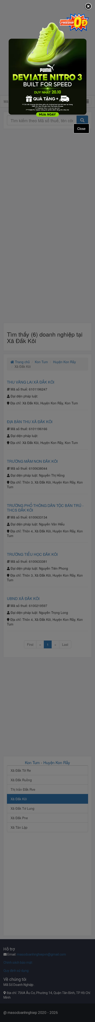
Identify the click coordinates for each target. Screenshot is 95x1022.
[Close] (88, 6)
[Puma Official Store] (47, 65)
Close (81, 128)
